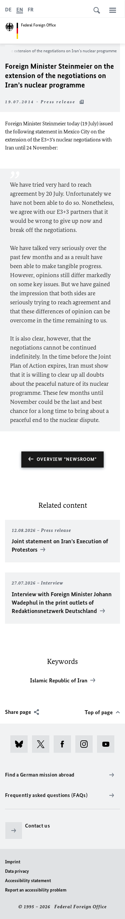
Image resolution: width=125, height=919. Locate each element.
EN (19, 9)
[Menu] (112, 10)
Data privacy (17, 871)
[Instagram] (86, 744)
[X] (43, 744)
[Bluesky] (21, 744)
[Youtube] (108, 744)
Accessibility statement (28, 880)
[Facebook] (64, 744)
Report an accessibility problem (35, 890)
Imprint (12, 862)
